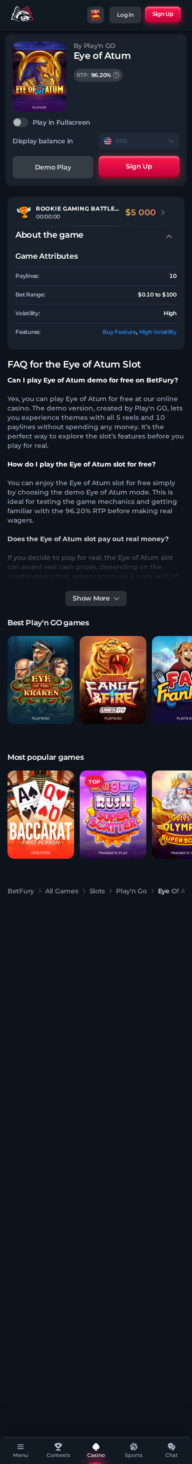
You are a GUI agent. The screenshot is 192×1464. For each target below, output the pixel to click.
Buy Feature (119, 331)
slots (97, 891)
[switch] (96, 122)
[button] (40, 680)
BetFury (20, 891)
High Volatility (158, 331)
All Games (61, 891)
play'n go (131, 891)
